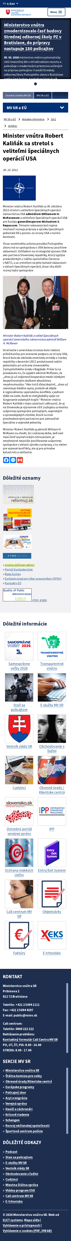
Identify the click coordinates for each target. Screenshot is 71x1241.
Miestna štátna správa (21, 1185)
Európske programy (19, 1087)
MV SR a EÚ (43, 95)
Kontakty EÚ (13, 583)
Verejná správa (16, 1103)
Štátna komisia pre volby (23, 1076)
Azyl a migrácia (16, 1098)
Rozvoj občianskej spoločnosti (27, 1126)
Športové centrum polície (24, 1131)
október (12, 126)
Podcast (11, 1152)
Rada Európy (13, 574)
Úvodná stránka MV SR (18, 95)
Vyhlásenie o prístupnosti (21, 1225)
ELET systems (13, 1220)
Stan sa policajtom (19, 1157)
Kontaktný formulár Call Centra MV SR (30, 1039)
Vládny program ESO (20, 1190)
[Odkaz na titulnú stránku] (19, 12)
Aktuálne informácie (33, 119)
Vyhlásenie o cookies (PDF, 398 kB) (27, 1231)
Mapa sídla (32, 1220)
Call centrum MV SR (19, 1196)
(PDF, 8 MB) (39, 600)
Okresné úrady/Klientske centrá (28, 1081)
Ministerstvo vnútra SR (22, 1070)
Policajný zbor (15, 1092)
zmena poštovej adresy (19, 565)
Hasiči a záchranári (19, 1109)
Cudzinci (11, 1179)
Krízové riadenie (17, 1114)
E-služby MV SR (16, 1163)
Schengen (12, 1120)
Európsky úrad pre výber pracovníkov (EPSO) (33, 578)
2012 (53, 119)
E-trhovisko (14, 1201)
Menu (56, 12)
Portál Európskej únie (19, 569)
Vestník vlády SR (17, 1168)
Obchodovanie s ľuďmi (21, 1174)
